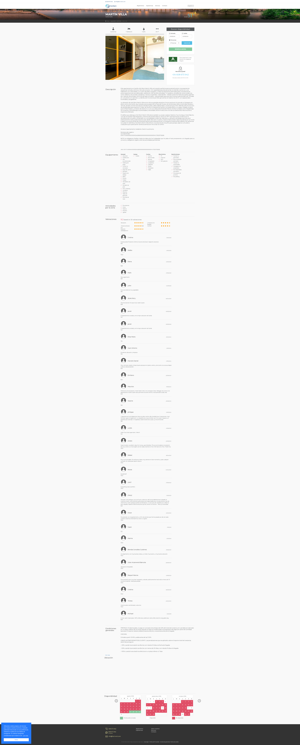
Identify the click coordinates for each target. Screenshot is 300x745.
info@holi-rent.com (115, 736)
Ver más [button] (107, 655)
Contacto (164, 5)
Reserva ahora (180, 49)
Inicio (108, 21)
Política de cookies (174, 741)
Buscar (187, 43)
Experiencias (149, 5)
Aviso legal (146, 741)
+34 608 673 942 (180, 74)
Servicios (157, 5)
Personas (173, 40)
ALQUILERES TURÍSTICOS (115, 21)
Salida (185, 33)
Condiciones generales (165, 741)
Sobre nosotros (155, 728)
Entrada (172, 33)
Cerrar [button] (16, 739)
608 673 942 (112, 729)
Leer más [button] (25, 735)
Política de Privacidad (154, 741)
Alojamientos (140, 5)
